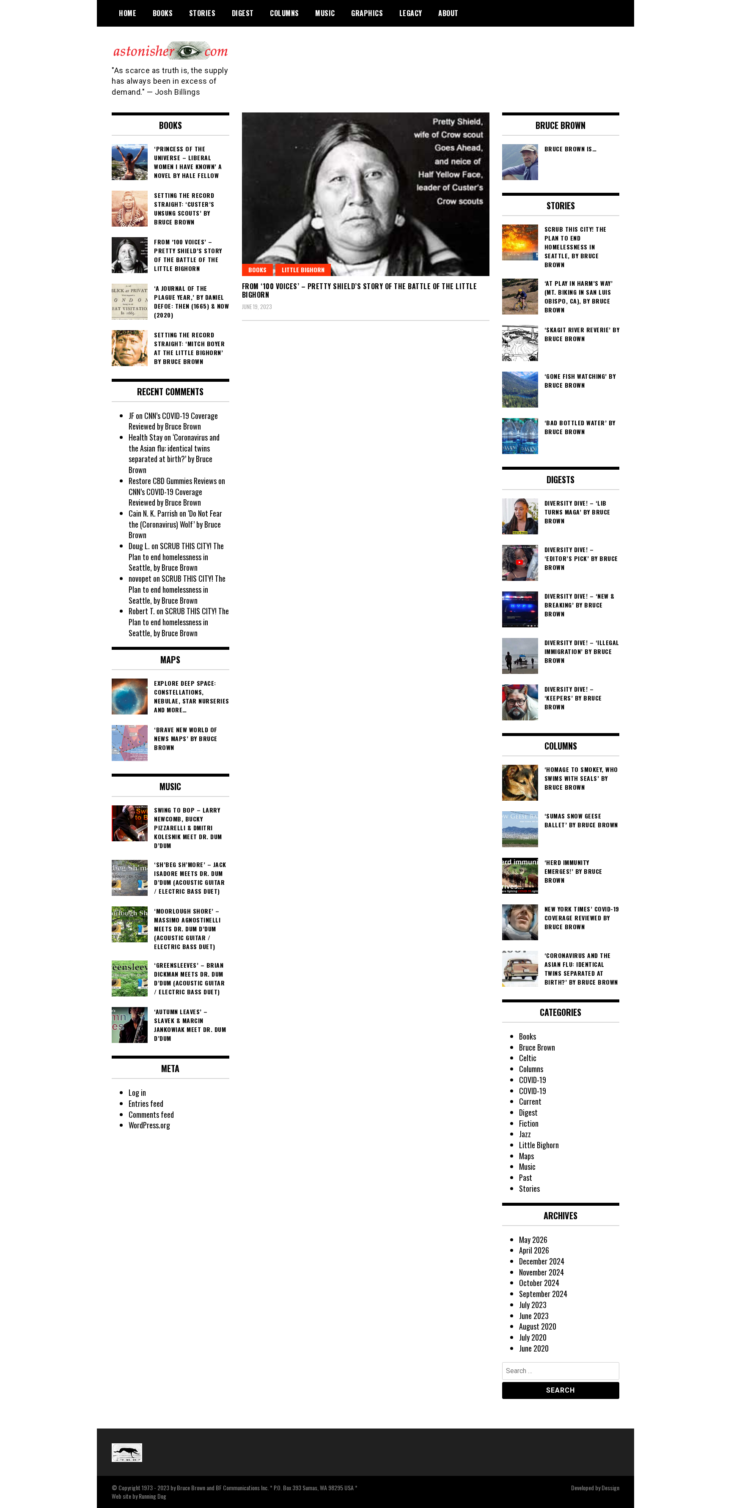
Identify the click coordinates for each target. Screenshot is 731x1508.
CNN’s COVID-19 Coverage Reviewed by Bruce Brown (173, 421)
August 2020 (537, 1326)
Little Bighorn (303, 269)
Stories (202, 13)
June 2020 (534, 1348)
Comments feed (151, 1114)
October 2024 (539, 1282)
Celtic (527, 1057)
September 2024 (543, 1293)
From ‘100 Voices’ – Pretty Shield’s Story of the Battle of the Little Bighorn (359, 290)
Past (525, 1177)
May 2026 (533, 1239)
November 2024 (541, 1272)
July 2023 (533, 1304)
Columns (284, 13)
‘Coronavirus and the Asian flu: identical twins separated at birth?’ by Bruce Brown (174, 453)
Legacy (410, 13)
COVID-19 (532, 1079)
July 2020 (533, 1337)
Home (127, 13)
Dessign (610, 1487)
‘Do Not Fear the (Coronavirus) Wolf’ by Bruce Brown (175, 524)
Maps (526, 1155)
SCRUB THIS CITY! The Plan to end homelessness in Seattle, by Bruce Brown (176, 556)
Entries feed (146, 1103)
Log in (137, 1092)
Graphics (367, 13)
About (448, 13)
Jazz (525, 1133)
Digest (243, 13)
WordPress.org (149, 1124)
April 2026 (534, 1250)
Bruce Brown (537, 1047)
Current (530, 1101)
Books (163, 13)
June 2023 (534, 1315)
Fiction (529, 1123)
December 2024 (541, 1261)
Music (325, 13)
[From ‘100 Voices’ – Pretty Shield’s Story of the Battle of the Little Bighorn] (365, 194)
